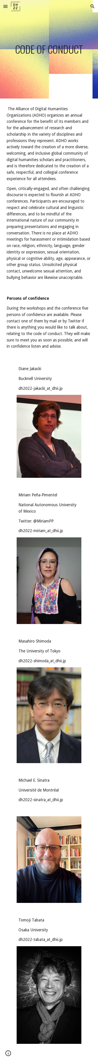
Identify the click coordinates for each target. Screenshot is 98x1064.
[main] (49, 49)
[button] (5, 6)
